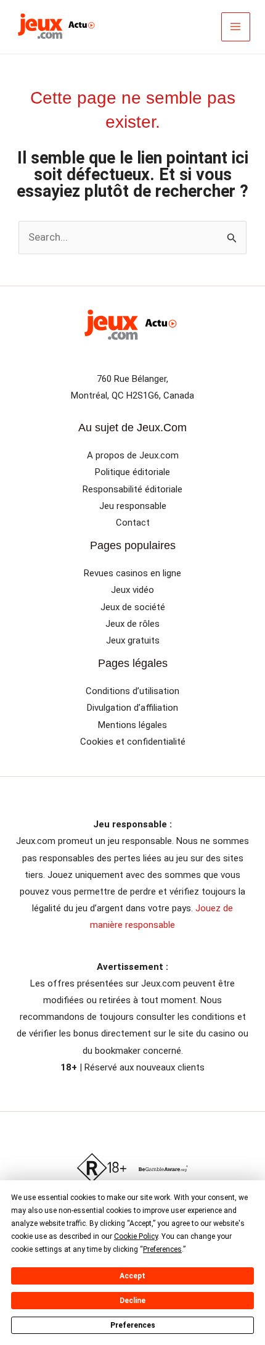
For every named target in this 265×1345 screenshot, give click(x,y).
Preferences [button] (162, 1249)
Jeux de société (132, 607)
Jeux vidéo (132, 589)
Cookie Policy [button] (136, 1236)
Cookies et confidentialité (133, 741)
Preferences (132, 1325)
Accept (132, 1276)
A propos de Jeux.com (133, 455)
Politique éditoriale (132, 472)
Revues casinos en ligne (132, 573)
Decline (132, 1300)
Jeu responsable (132, 505)
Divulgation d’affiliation (132, 707)
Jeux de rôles (132, 623)
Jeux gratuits (133, 640)
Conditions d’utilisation (132, 691)
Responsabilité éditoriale (132, 489)
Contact (133, 522)
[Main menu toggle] (236, 27)
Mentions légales (132, 724)
